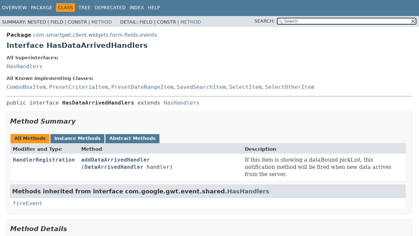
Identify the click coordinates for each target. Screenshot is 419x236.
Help (154, 7)
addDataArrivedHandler (115, 160)
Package (41, 7)
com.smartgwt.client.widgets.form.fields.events (95, 35)
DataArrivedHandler (113, 167)
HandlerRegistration (44, 160)
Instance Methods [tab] (77, 138)
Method (101, 22)
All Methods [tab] (30, 138)
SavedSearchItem (201, 87)
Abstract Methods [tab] (132, 138)
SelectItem (245, 87)
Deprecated (110, 7)
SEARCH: (264, 21)
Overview (14, 7)
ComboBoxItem (26, 87)
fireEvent (27, 203)
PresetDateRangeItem (142, 87)
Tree (85, 7)
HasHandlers (25, 66)
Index (137, 7)
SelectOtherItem (289, 87)
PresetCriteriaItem (78, 87)
